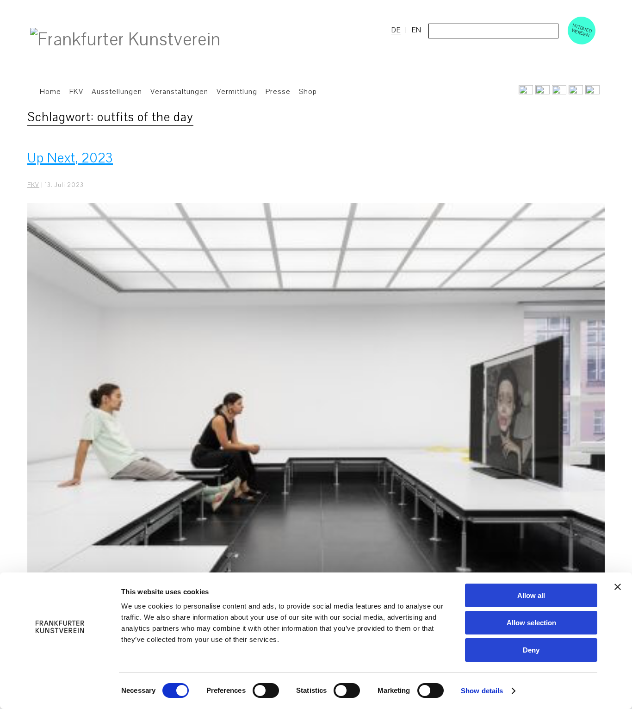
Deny (531, 650)
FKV (33, 185)
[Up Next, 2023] (316, 419)
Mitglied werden (582, 30)
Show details (482, 691)
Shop (308, 92)
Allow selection (531, 623)
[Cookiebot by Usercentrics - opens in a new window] (59, 691)
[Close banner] (617, 587)
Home (50, 92)
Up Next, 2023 (70, 158)
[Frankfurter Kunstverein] (125, 40)
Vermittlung (237, 92)
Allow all (531, 595)
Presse (278, 92)
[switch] (266, 690)
